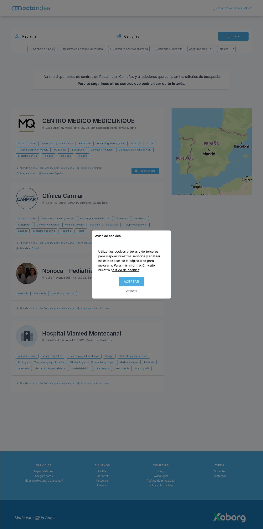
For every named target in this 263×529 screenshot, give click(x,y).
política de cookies (125, 270)
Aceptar (131, 281)
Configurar (131, 290)
